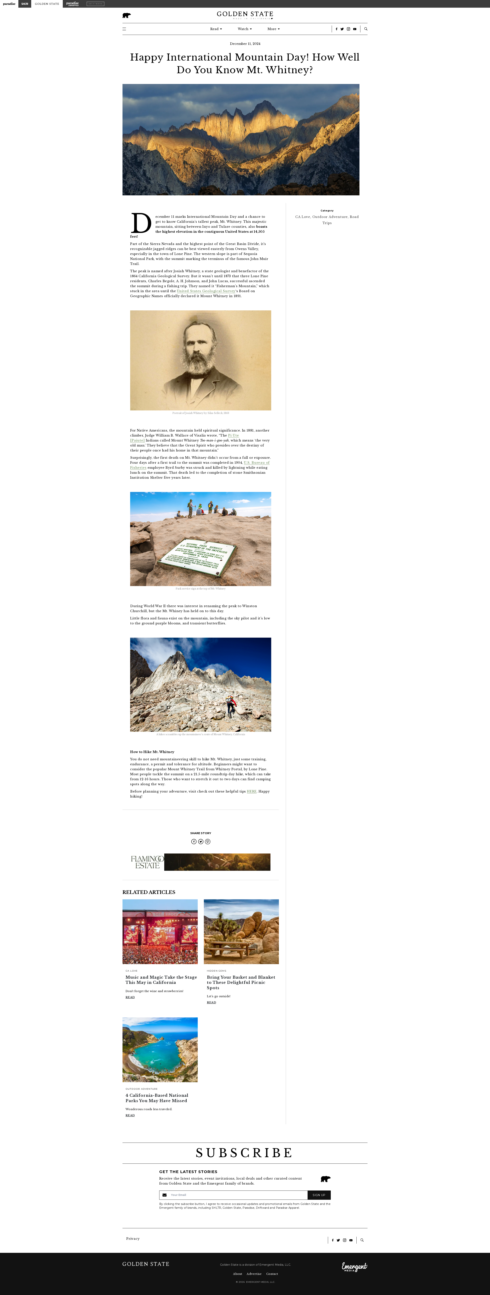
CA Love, (303, 217)
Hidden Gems (216, 970)
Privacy (133, 1239)
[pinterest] (207, 841)
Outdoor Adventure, (331, 217)
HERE (252, 791)
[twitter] (200, 841)
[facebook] (194, 841)
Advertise (254, 1274)
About (237, 1274)
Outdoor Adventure (142, 1088)
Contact (272, 1274)
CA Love (132, 970)
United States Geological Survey (206, 291)
